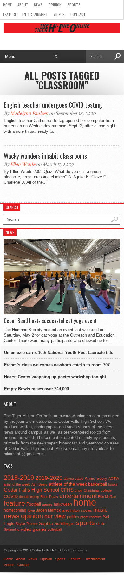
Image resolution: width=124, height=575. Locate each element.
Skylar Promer (27, 524)
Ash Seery (39, 484)
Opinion (55, 4)
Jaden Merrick (48, 510)
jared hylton (71, 510)
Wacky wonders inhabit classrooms (45, 156)
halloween (63, 504)
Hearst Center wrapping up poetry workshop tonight (55, 376)
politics (73, 517)
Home (7, 4)
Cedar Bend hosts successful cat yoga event (50, 320)
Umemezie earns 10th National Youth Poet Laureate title (58, 352)
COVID (11, 496)
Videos (59, 14)
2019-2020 (48, 478)
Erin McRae (107, 497)
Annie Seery (96, 478)
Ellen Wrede (22, 164)
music (100, 510)
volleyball (55, 529)
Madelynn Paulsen (29, 113)
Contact (78, 14)
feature (14, 503)
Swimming (11, 529)
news (12, 516)
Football (33, 504)
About (22, 4)
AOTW (113, 478)
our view (55, 516)
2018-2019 (19, 477)
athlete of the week (68, 483)
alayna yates (73, 478)
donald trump (29, 497)
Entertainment (35, 14)
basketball (97, 484)
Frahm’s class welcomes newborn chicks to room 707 (57, 364)
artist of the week (17, 484)
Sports (74, 4)
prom (84, 517)
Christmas (92, 490)
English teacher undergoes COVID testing (53, 105)
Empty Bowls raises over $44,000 (36, 389)
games (47, 504)
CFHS (67, 490)
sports (85, 522)
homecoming (15, 510)
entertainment (78, 496)
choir (78, 490)
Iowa (31, 510)
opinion (32, 516)
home (84, 502)
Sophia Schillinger (57, 523)
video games (33, 529)
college (106, 490)
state (100, 523)
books (113, 484)
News (38, 4)
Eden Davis (49, 497)
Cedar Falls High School (31, 490)
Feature (9, 14)
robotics (95, 517)
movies (86, 510)
